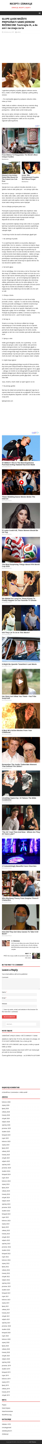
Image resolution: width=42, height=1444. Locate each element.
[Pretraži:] (21, 1024)
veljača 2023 (6, 1240)
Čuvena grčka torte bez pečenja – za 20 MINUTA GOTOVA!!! (21, 1055)
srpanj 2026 (5, 1105)
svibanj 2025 (6, 1151)
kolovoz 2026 (6, 1102)
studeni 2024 (6, 1171)
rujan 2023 (5, 1217)
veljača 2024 (6, 1201)
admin (19, 32)
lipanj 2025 (5, 1148)
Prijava (4, 1405)
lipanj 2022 (5, 1267)
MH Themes (32, 1442)
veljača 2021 (6, 1319)
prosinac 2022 (6, 1247)
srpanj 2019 (5, 1382)
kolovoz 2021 (6, 1300)
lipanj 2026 (5, 1108)
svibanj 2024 (6, 1191)
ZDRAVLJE (5, 1434)
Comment (5, 977)
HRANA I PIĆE (6, 1424)
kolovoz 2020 (6, 1339)
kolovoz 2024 (6, 1181)
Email (4, 998)
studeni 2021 (6, 1290)
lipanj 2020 (5, 1346)
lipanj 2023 (5, 1227)
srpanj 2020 (5, 1342)
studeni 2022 (6, 1250)
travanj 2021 (6, 1313)
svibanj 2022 (6, 1270)
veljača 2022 (6, 1280)
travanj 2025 (6, 1155)
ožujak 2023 (6, 1237)
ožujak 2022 (6, 1276)
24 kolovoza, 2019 (9, 32)
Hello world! (23, 1092)
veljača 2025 (6, 1161)
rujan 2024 (5, 1178)
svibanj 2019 (6, 1389)
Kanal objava (6, 1408)
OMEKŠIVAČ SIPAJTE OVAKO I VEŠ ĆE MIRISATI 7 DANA (19, 1036)
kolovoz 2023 (6, 1220)
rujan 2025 (5, 1138)
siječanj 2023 (6, 1243)
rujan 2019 (5, 1375)
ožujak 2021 (6, 1316)
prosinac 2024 (6, 1168)
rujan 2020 (5, 1336)
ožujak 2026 (6, 1118)
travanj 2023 (6, 1234)
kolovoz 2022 (6, 1260)
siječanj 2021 (6, 1323)
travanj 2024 (6, 1194)
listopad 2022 (6, 1253)
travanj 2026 (6, 1115)
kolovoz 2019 (6, 1379)
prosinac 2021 (6, 1286)
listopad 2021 (6, 1293)
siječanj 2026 (6, 1125)
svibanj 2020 (6, 1349)
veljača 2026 (6, 1122)
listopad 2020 (6, 1332)
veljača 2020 (6, 1359)
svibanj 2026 (6, 1112)
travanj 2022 (6, 1273)
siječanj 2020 (6, 1362)
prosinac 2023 (6, 1207)
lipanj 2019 (5, 1385)
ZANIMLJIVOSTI (7, 1431)
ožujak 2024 (6, 1197)
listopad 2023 (6, 1214)
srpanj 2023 (5, 1224)
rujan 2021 (5, 1296)
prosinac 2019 (6, 1365)
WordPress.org (6, 1415)
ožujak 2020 (6, 1356)
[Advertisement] (16, 48)
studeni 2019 (6, 1369)
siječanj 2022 (6, 1283)
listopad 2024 (6, 1174)
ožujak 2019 (6, 1395)
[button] (39, 13)
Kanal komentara (7, 1411)
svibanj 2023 (6, 1230)
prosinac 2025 (6, 1128)
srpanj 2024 (5, 1184)
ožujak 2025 (6, 1158)
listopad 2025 (6, 1135)
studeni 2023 (6, 1211)
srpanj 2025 (5, 1145)
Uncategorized (6, 1427)
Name (4, 992)
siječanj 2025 (6, 1164)
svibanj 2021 (6, 1309)
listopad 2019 (6, 1372)
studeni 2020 (6, 1329)
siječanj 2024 (6, 1204)
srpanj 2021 (5, 1303)
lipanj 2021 (5, 1306)
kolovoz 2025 (6, 1141)
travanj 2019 (6, 1392)
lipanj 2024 (5, 1188)
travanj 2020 (6, 1352)
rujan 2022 (5, 1257)
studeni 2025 (6, 1131)
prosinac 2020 (6, 1326)
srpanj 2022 (5, 1263)
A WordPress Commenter (10, 1092)
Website (4, 1004)
